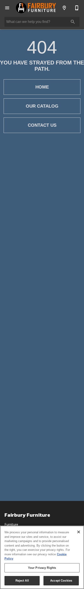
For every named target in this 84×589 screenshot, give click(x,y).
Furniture (11, 524)
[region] (42, 557)
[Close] (79, 532)
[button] (7, 7)
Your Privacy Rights (42, 567)
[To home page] (35, 7)
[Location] (64, 7)
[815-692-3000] (76, 7)
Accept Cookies (61, 580)
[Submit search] (73, 22)
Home (42, 86)
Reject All (22, 580)
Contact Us (42, 125)
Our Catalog (42, 106)
